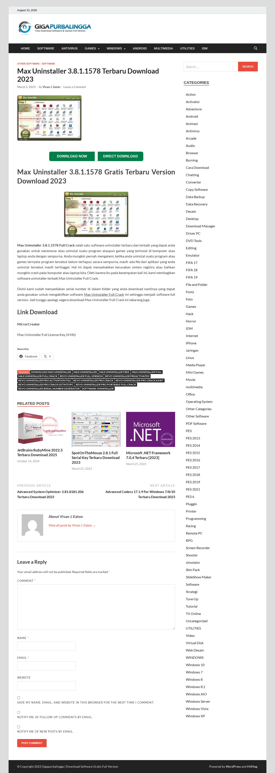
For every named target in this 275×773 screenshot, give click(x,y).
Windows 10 (195, 665)
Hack (189, 314)
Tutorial (191, 606)
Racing (191, 526)
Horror (191, 321)
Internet (192, 336)
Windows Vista (197, 709)
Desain (191, 211)
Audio (190, 145)
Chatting (192, 175)
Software (48, 63)
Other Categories (199, 409)
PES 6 (190, 496)
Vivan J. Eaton (51, 87)
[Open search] (255, 48)
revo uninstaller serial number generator (49, 388)
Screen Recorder (198, 548)
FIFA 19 (191, 277)
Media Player (195, 365)
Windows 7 (194, 672)
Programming (196, 518)
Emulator (193, 255)
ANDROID (140, 48)
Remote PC (194, 533)
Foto (189, 299)
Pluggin (191, 504)
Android (192, 116)
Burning (192, 160)
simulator (193, 562)
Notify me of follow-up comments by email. (55, 717)
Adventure (194, 109)
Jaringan (192, 350)
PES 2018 (193, 475)
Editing (191, 248)
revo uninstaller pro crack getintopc (45, 384)
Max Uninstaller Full (147, 372)
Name (23, 638)
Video (190, 635)
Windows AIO (196, 694)
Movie (190, 379)
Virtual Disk (194, 643)
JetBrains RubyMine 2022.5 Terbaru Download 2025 (40, 452)
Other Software (28, 63)
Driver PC (193, 233)
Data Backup (195, 197)
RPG (189, 540)
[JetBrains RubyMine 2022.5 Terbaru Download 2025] (41, 429)
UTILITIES (187, 48)
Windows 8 (194, 679)
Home (25, 48)
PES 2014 (193, 445)
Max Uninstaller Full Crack (37, 376)
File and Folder (197, 284)
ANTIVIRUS (69, 48)
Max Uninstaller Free (114, 372)
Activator (193, 102)
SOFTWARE (45, 48)
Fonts (190, 292)
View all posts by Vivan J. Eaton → (72, 525)
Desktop (192, 219)
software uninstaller (98, 388)
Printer (191, 511)
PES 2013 (193, 438)
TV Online (193, 613)
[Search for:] (221, 66)
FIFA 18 (191, 270)
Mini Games (195, 372)
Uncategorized (197, 621)
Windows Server (198, 701)
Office (190, 394)
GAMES (90, 48)
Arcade (191, 138)
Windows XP (195, 716)
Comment (26, 580)
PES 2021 (193, 489)
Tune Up (192, 599)
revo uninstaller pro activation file (44, 380)
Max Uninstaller (85, 372)
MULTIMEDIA (163, 48)
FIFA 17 (191, 262)
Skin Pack (193, 570)
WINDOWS (114, 48)
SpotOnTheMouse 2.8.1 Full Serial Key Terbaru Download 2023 (96, 458)
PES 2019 (193, 482)
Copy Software (197, 189)
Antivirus (193, 131)
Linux (190, 358)
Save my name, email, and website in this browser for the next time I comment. (85, 702)
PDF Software (196, 423)
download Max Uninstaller (51, 372)
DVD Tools (194, 241)
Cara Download (197, 167)
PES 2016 (193, 460)
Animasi (192, 124)
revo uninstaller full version (81, 376)
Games (191, 306)
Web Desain (195, 650)
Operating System (199, 401)
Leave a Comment (74, 87)
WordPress (233, 766)
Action (191, 94)
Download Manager (200, 226)
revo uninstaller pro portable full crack (106, 384)
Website (24, 677)
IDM (205, 48)
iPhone (191, 343)
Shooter (192, 555)
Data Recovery (197, 204)
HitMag (252, 766)
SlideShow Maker (198, 577)
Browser (192, 153)
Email (23, 657)
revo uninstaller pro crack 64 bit (139, 380)
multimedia (194, 387)
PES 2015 (193, 453)
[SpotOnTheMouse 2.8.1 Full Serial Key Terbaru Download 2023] (96, 431)
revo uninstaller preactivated (127, 376)
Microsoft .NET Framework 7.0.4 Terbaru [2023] (148, 455)
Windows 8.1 (195, 687)
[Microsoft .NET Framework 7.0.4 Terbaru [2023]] (150, 431)
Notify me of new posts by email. (45, 731)
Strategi (191, 592)
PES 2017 (193, 467)
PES (189, 431)
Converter (193, 182)
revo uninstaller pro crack (93, 380)
